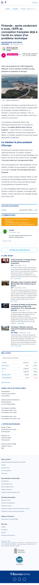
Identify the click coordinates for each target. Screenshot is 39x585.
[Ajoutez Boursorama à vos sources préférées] (10, 49)
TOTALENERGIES (7, 378)
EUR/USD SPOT (6, 375)
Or (2, 371)
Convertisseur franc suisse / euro (10, 418)
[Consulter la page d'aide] (30, 2)
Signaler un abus (7, 241)
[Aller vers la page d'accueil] (5, 2)
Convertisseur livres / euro (8, 416)
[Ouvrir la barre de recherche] (27, 2)
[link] (13, 462)
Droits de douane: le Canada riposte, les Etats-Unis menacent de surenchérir (23, 261)
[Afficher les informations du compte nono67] (5, 231)
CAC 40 (4, 369)
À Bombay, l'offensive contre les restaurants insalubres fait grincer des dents (24, 329)
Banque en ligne (6, 427)
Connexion (35, 2)
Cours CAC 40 (5, 396)
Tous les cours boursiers (8, 393)
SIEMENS (3, 210)
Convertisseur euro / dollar (9, 412)
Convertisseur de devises (8, 408)
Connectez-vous (24, 222)
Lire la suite (17, 278)
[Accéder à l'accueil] (2, 9)
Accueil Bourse (5, 391)
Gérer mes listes (5, 382)
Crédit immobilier (6, 438)
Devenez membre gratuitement (26, 224)
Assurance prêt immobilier (8, 444)
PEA (2, 448)
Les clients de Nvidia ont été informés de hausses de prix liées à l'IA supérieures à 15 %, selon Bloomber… (24, 306)
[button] (2, 2)
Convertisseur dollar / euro (9, 410)
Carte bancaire (5, 431)
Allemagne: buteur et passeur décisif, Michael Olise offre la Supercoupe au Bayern (23, 284)
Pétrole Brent (5, 365)
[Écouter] (3, 55)
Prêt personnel (5, 440)
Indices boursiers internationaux (10, 400)
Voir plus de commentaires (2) (19, 250)
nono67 (11, 230)
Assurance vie (5, 435)
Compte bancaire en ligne (8, 429)
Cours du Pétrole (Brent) (8, 404)
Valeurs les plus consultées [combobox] (10, 358)
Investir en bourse (6, 446)
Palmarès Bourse (6, 402)
